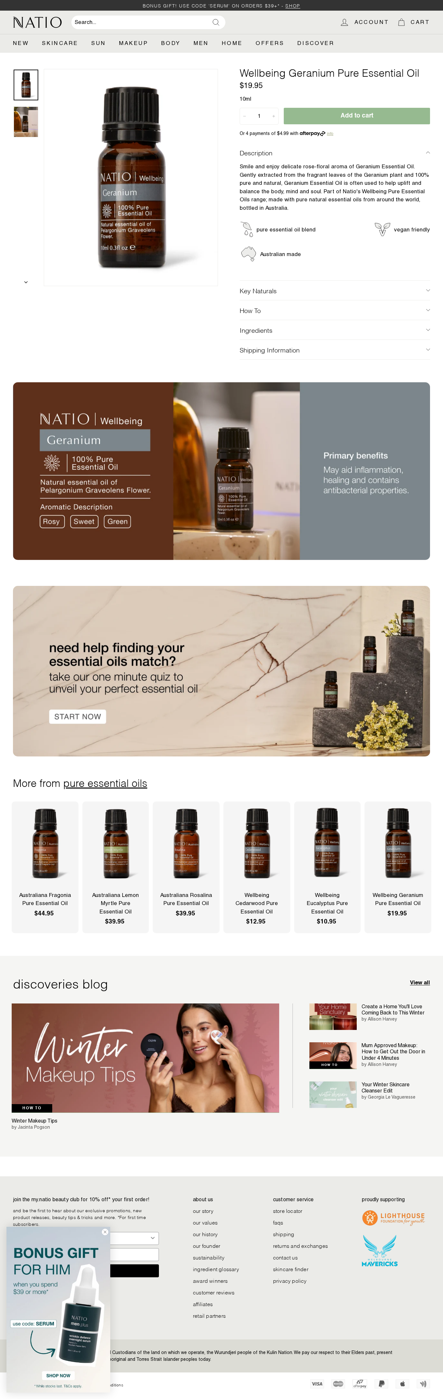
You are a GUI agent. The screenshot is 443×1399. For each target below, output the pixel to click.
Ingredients (256, 329)
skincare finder (290, 1268)
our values (205, 1222)
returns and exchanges (300, 1245)
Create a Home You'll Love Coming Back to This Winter (393, 1009)
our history (205, 1233)
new (21, 43)
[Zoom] (131, 177)
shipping (283, 1233)
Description (256, 152)
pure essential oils (105, 782)
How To (250, 310)
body (171, 43)
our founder (206, 1245)
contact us (285, 1257)
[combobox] (148, 22)
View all (420, 983)
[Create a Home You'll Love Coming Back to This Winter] (333, 1016)
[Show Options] (153, 1238)
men (201, 43)
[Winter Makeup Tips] (145, 1058)
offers (270, 43)
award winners (210, 1280)
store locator (288, 1210)
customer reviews (213, 1292)
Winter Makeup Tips (34, 1121)
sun (98, 43)
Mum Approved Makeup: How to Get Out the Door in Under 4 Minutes (393, 1051)
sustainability (208, 1257)
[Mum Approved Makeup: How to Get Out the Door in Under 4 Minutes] (333, 1055)
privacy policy (290, 1280)
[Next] (26, 280)
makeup (133, 43)
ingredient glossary (216, 1268)
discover (315, 43)
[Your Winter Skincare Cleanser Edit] (333, 1094)
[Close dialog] (105, 1232)
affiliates (203, 1303)
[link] (58, 1310)
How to (32, 1108)
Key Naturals (258, 290)
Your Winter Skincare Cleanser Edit (386, 1087)
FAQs (278, 1222)
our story (203, 1210)
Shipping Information (270, 349)
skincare (60, 43)
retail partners (209, 1315)
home (232, 43)
